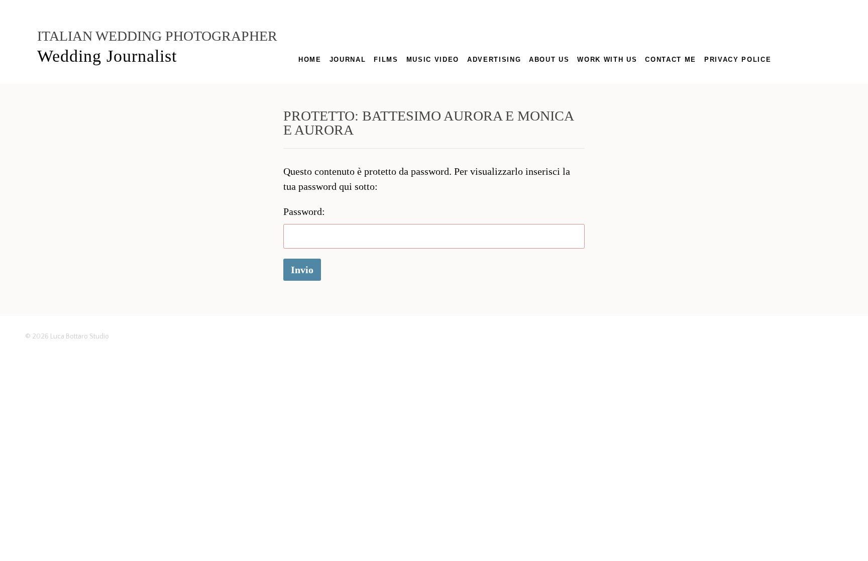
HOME (309, 59)
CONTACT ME (670, 59)
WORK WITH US (607, 59)
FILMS (386, 59)
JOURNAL (348, 59)
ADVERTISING (494, 59)
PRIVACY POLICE (737, 59)
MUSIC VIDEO (432, 59)
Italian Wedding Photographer (157, 36)
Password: (304, 211)
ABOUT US (549, 59)
